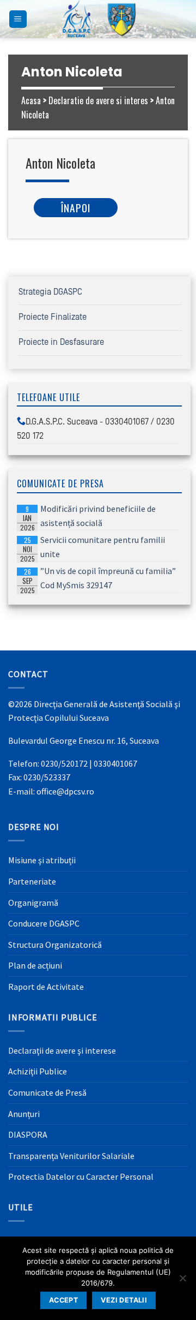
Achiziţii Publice (37, 1071)
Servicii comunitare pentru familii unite (93, 548)
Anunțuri (24, 1113)
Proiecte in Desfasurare (61, 342)
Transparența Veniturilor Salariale (71, 1155)
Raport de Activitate (46, 986)
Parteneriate (32, 881)
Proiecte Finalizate (53, 317)
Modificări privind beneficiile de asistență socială (88, 516)
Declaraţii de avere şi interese (62, 1050)
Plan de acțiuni (35, 965)
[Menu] (18, 19)
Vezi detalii (124, 1300)
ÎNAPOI (75, 208)
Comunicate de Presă (47, 1092)
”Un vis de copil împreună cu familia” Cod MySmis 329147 (98, 579)
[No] (182, 1281)
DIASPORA (27, 1134)
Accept (63, 1300)
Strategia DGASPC (50, 292)
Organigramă (33, 902)
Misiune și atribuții (42, 860)
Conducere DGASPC (43, 923)
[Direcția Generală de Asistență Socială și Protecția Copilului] (98, 19)
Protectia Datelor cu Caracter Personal (81, 1176)
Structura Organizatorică (55, 944)
